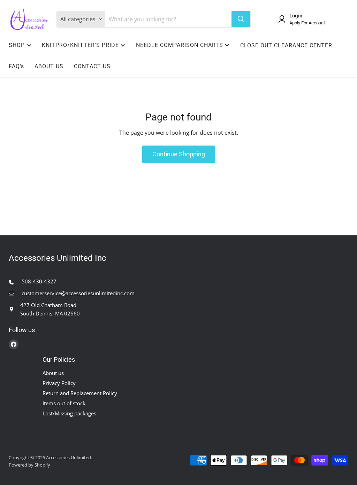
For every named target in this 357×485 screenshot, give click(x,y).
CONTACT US (92, 66)
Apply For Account (307, 23)
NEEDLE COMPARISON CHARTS (179, 45)
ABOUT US (49, 66)
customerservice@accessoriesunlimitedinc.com (77, 293)
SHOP (17, 45)
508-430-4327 (38, 281)
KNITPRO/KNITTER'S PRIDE (80, 45)
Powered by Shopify (29, 465)
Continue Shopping (178, 154)
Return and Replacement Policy (80, 393)
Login (295, 16)
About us (53, 372)
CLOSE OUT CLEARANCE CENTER (286, 45)
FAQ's (16, 66)
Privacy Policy (59, 383)
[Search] (240, 19)
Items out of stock (64, 403)
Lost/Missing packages (69, 413)
